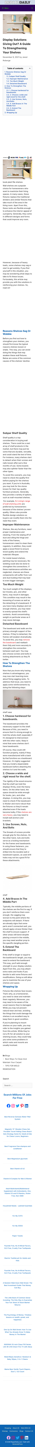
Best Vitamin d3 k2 (17, 1169)
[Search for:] (17, 1085)
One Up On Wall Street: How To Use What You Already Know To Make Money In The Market (17, 1332)
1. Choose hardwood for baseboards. (17, 91)
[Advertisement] (17, 135)
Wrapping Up (12, 113)
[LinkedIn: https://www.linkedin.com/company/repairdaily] (26, 1106)
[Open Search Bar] (32, 8)
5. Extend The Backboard (13, 109)
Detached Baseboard (18, 84)
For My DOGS (17, 1226)
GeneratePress (17, 1444)
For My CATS (17, 1216)
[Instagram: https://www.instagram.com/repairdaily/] (13, 1106)
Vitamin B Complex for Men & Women (17, 1179)
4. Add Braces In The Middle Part (16, 105)
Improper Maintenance (19, 79)
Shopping (8, 1428)
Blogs (7, 1055)
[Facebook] (8, 1106)
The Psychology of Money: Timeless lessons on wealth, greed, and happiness (17, 1317)
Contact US (29, 1431)
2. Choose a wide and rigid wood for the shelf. (16, 96)
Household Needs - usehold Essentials (17, 1206)
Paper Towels (17, 1236)
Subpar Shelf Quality (17, 76)
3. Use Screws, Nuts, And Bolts (16, 100)
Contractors (14, 1431)
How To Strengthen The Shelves (15, 87)
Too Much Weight (17, 81)
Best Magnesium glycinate (17, 1159)
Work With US (25, 1428)
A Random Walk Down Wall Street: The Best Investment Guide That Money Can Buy (17, 1285)
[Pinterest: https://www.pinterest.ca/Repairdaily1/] (22, 1106)
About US (16, 1428)
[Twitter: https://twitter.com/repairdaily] (17, 1106)
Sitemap (5, 1431)
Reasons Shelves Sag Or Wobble (15, 73)
